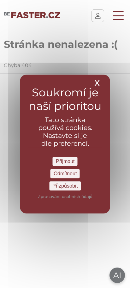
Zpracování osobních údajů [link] (65, 196)
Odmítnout (65, 173)
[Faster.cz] (32, 16)
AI (117, 275)
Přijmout (65, 161)
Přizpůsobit (65, 186)
